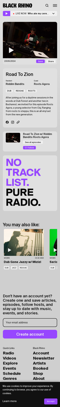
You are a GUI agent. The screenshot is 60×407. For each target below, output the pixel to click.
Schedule (12, 374)
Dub (9, 91)
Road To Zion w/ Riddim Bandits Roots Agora (37, 136)
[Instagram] (12, 122)
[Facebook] (7, 122)
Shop (38, 374)
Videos (9, 358)
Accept (51, 401)
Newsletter (43, 358)
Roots (31, 91)
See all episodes (33, 142)
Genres (10, 379)
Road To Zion (19, 74)
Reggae (20, 91)
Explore (10, 363)
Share (51, 61)
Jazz (14, 268)
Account (41, 353)
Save (40, 61)
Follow (31, 147)
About (39, 379)
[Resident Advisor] (18, 122)
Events (9, 368)
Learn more (10, 401)
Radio (8, 353)
